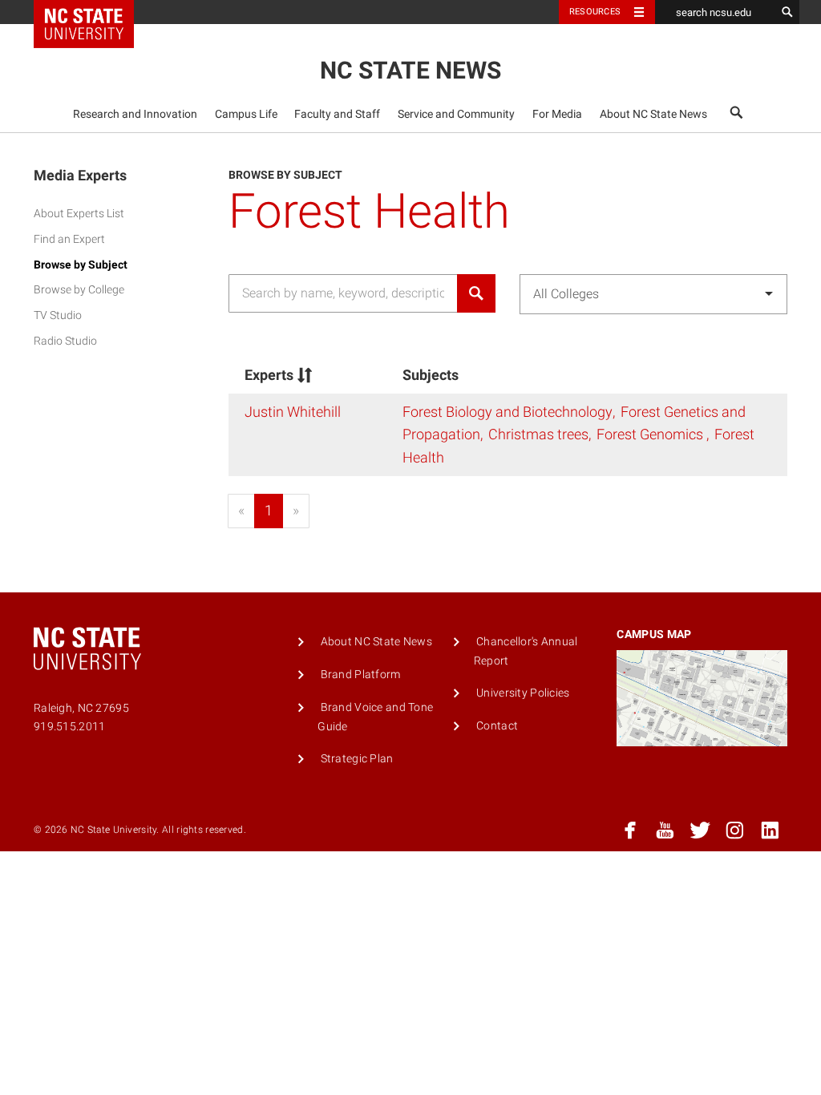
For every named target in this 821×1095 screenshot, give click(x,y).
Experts (269, 374)
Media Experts (80, 175)
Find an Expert (69, 239)
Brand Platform (361, 674)
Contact (497, 726)
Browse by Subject (80, 265)
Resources (595, 11)
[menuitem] (135, 113)
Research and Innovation (135, 114)
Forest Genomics (651, 434)
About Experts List (79, 213)
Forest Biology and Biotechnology (507, 411)
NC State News (410, 70)
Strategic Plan (357, 759)
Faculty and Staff (337, 114)
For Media (557, 114)
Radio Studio (65, 341)
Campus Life (246, 114)
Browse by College (79, 290)
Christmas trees (538, 434)
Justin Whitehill (293, 411)
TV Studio (58, 315)
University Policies (522, 693)
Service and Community (456, 114)
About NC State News (653, 114)
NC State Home (94, 12)
